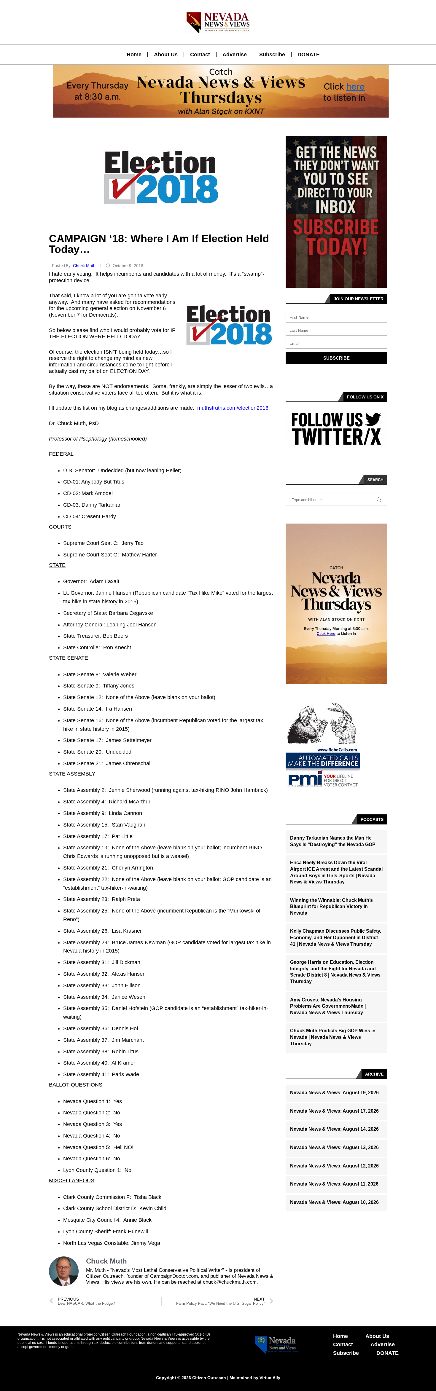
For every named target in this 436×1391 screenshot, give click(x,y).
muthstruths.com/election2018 (232, 408)
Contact (200, 55)
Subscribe (272, 55)
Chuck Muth (85, 265)
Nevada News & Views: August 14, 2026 (334, 1129)
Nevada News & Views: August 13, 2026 (334, 1147)
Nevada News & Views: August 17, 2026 (334, 1111)
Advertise (234, 55)
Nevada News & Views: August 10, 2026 (334, 1202)
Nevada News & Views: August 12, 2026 (334, 1165)
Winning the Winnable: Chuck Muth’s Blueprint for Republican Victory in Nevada (331, 906)
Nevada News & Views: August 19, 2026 (334, 1092)
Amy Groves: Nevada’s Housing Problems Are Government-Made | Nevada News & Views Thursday (328, 1006)
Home (134, 55)
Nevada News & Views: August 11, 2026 (334, 1183)
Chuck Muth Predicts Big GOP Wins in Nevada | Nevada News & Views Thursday (332, 1037)
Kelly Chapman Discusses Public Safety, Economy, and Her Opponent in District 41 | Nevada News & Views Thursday (335, 937)
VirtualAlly (270, 1377)
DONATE (308, 55)
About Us (166, 55)
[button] (216, 114)
